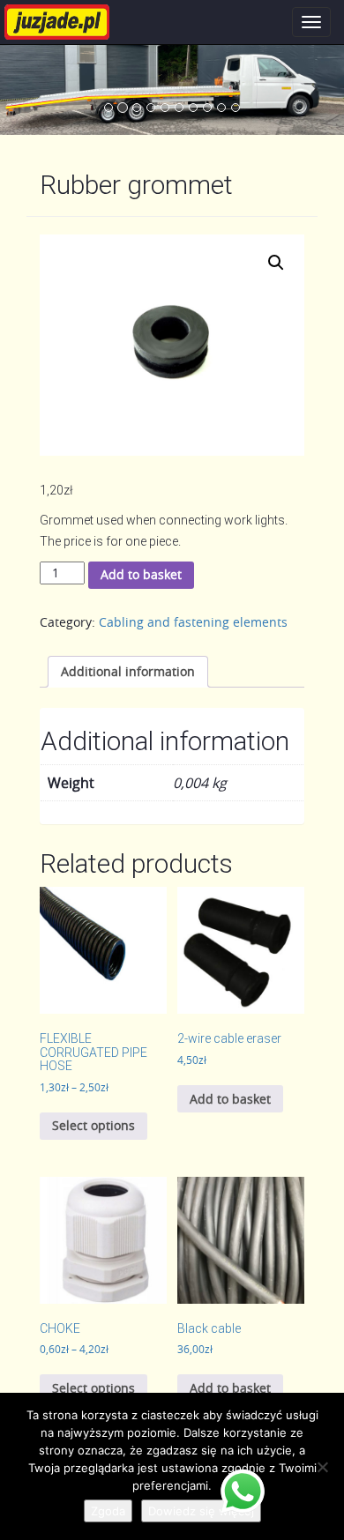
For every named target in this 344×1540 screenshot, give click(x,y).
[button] (276, 263)
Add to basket (141, 574)
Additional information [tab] (128, 671)
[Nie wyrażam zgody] (322, 1467)
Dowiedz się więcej (201, 1511)
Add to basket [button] (230, 1098)
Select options (93, 1125)
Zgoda (108, 1511)
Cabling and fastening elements (193, 622)
